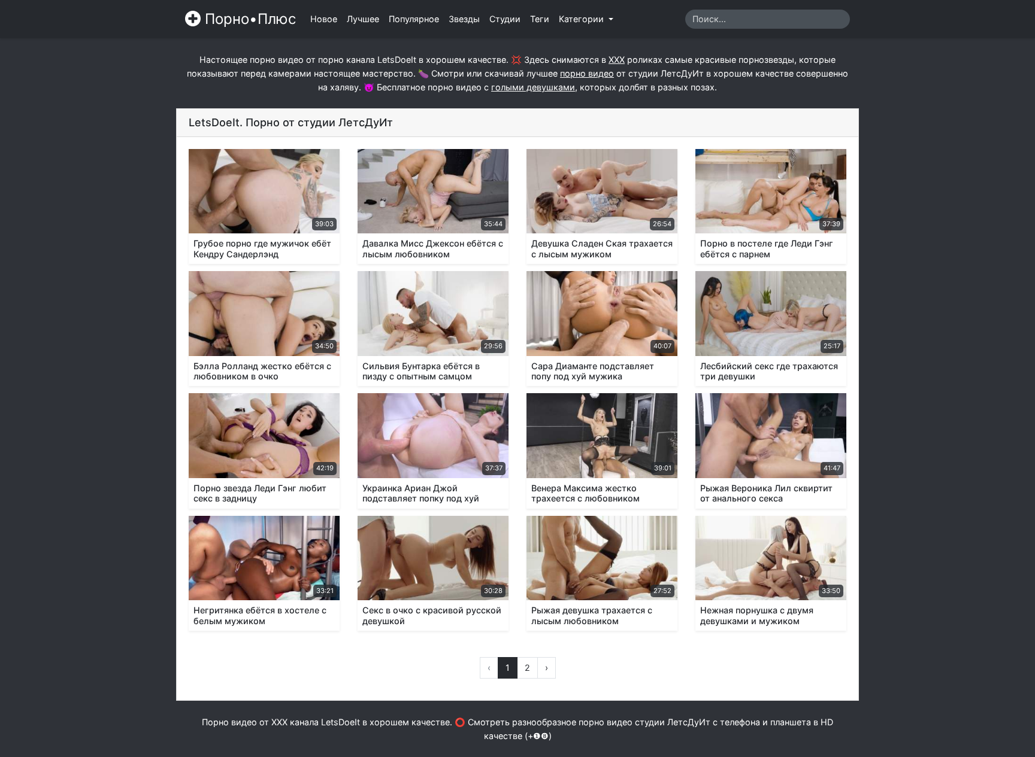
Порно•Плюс (248, 19)
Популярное (414, 19)
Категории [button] (582, 19)
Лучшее (363, 19)
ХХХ (617, 59)
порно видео (587, 73)
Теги (539, 19)
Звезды (464, 19)
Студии (504, 19)
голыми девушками (533, 87)
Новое (323, 19)
